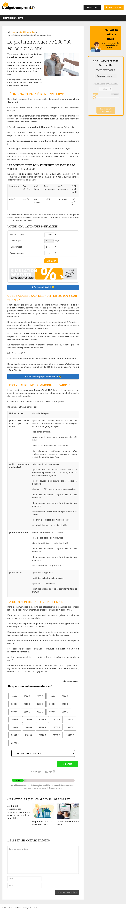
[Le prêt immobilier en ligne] (68, 811)
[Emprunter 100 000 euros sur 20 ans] (43, 811)
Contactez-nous (9, 908)
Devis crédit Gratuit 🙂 (43, 287)
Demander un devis (12, 18)
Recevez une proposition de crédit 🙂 (43, 376)
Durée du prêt (15, 241)
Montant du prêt (16, 234)
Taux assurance (16, 253)
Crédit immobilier (27, 32)
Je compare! (114, 7)
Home (14, 32)
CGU (35, 908)
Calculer (51, 261)
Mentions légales (24, 908)
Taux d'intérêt (15, 247)
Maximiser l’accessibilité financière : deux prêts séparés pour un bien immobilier (18, 811)
